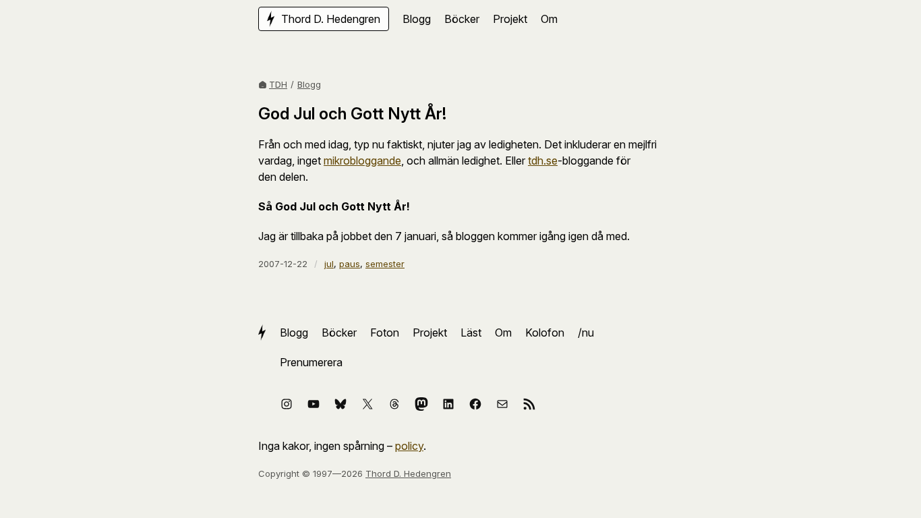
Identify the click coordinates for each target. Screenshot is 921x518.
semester (385, 263)
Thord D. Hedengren (408, 473)
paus (349, 263)
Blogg (309, 84)
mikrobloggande (362, 160)
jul (329, 263)
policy (409, 446)
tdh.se (543, 160)
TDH (278, 84)
